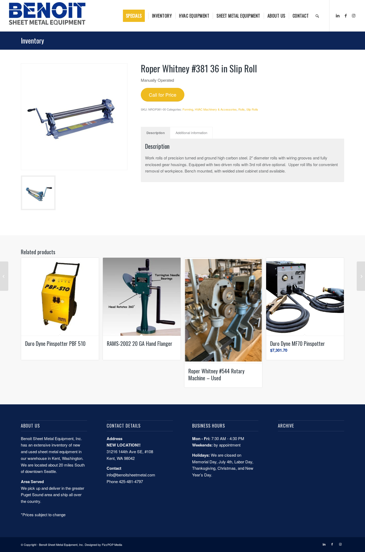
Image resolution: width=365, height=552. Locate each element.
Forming (188, 109)
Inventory (32, 40)
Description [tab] (155, 132)
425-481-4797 (131, 481)
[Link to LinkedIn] (338, 15)
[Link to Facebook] (346, 15)
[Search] (317, 16)
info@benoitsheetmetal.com (131, 474)
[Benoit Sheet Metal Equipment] (47, 16)
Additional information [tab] (191, 132)
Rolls (241, 109)
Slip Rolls (252, 109)
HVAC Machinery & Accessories (216, 109)
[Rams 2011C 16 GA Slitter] (4, 276)
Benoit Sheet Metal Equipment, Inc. (61, 544)
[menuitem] (135, 16)
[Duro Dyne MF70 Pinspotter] (361, 276)
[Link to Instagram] (354, 15)
